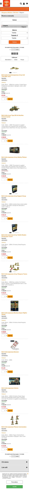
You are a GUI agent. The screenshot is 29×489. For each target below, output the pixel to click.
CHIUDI (27, 473)
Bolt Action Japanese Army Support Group (14, 196)
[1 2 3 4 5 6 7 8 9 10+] (4, 99)
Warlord (4, 82)
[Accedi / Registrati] (24, 3)
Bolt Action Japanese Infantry (10, 388)
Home (2, 9)
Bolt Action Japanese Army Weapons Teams (14, 274)
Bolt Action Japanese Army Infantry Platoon (14, 157)
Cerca (14, 20)
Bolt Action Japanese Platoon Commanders (14, 427)
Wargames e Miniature (9, 27)
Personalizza (14, 482)
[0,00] (27, 3)
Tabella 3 (14, 35)
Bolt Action (18, 27)
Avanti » (17, 49)
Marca (14, 30)
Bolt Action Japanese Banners (10, 352)
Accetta (14, 486)
